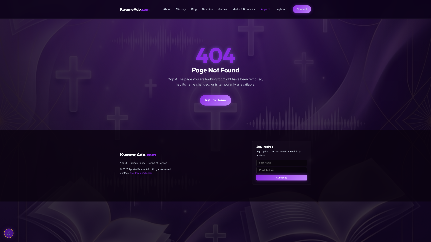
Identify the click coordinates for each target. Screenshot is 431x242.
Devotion (207, 9)
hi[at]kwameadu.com (141, 173)
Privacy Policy (137, 163)
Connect (302, 9)
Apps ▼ (265, 9)
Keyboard (281, 9)
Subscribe (281, 177)
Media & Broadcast (244, 9)
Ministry (181, 9)
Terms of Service (157, 163)
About (167, 9)
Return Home (215, 100)
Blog (194, 9)
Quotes (222, 9)
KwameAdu (134, 9)
